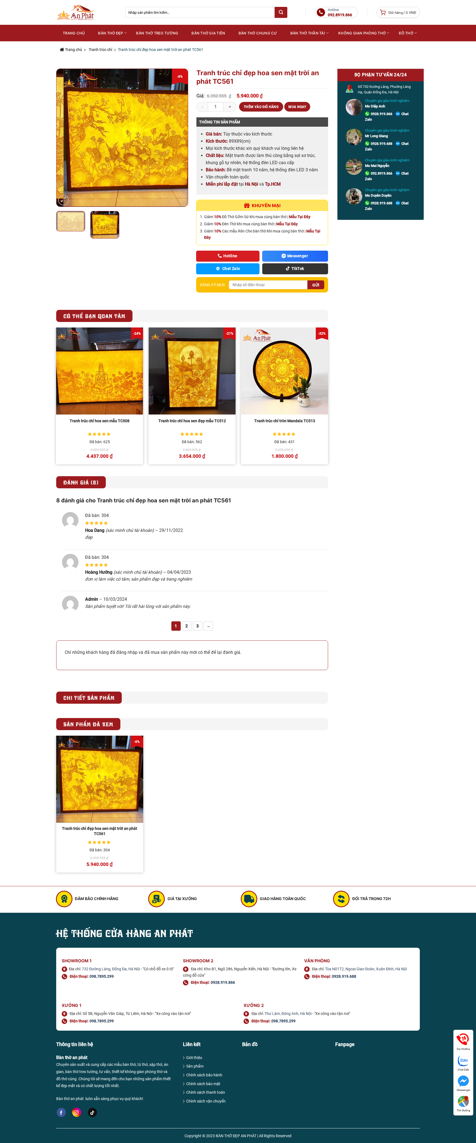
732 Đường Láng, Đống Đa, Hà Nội (111, 969)
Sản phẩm (195, 1066)
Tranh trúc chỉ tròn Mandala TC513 (284, 421)
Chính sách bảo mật (203, 1084)
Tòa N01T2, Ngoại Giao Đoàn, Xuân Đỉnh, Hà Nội (366, 969)
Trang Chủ (74, 33)
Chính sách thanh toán (205, 1092)
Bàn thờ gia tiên (208, 33)
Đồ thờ (406, 33)
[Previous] (66, 137)
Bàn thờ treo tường (157, 33)
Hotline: (340, 12)
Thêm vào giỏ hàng (261, 107)
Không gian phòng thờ (362, 33)
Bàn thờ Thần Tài (307, 33)
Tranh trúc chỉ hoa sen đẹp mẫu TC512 (192, 421)
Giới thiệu (194, 1057)
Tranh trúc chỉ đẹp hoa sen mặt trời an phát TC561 (99, 831)
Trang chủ (73, 49)
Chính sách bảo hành (204, 1075)
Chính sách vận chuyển (206, 1101)
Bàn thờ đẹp (110, 33)
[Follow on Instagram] (76, 1112)
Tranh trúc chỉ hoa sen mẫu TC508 (99, 421)
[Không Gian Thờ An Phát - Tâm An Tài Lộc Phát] (86, 12)
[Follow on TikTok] (92, 1112)
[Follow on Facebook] (61, 1112)
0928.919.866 (381, 114)
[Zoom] (63, 200)
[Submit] (281, 12)
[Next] (178, 137)
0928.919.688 (381, 144)
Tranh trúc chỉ (100, 49)
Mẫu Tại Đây (299, 217)
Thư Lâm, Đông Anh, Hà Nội (288, 1013)
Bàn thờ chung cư (258, 33)
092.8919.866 (381, 173)
